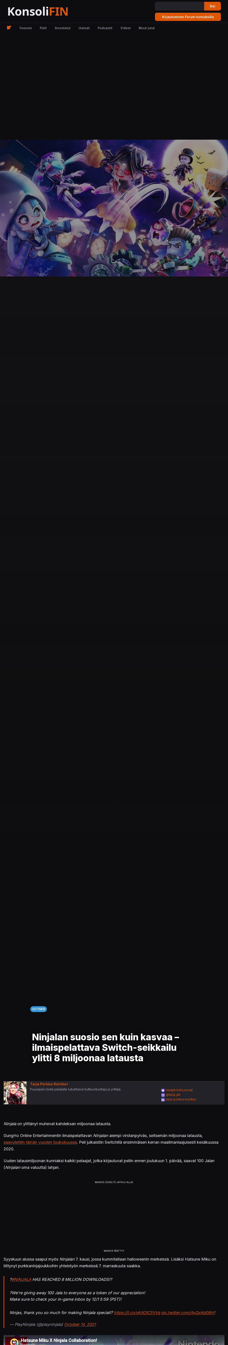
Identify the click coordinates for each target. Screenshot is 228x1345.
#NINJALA (21, 1279)
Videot (125, 28)
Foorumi (26, 28)
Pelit (43, 28)
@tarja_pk (173, 1094)
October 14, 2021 (80, 1324)
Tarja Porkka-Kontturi (49, 1084)
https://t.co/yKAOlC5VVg (137, 1312)
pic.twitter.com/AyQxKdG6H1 (188, 1312)
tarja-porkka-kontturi (181, 1099)
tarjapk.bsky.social (179, 1090)
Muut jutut (147, 28)
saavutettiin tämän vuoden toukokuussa (40, 1142)
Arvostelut (63, 28)
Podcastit (105, 28)
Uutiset (84, 28)
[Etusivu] (49, 11)
